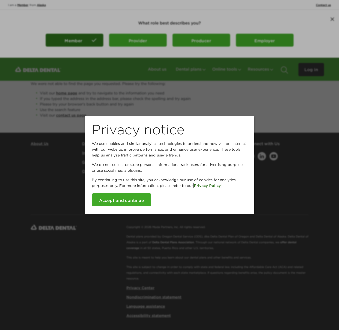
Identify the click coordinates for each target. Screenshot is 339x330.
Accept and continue (121, 200)
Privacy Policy (207, 185)
